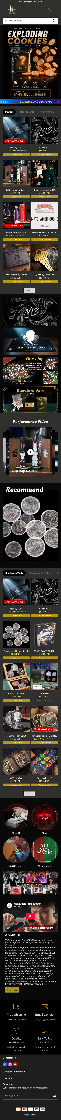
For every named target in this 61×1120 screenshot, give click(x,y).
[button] (55, 10)
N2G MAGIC (33, 1115)
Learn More (12, 990)
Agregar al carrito (44, 700)
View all (29, 290)
